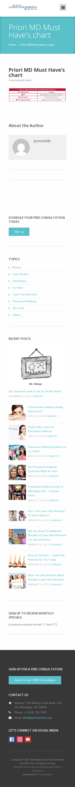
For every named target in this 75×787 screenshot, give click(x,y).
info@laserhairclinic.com (37, 717)
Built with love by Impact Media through (34, 767)
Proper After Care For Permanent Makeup (41, 429)
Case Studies (20, 274)
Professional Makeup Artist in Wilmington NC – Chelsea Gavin (45, 491)
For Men (17, 287)
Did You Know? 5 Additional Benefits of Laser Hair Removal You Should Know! (47, 535)
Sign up (19, 231)
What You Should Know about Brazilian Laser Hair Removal (46, 577)
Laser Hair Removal (24, 294)
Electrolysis (19, 280)
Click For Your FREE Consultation (34, 680)
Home (12, 44)
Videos (16, 314)
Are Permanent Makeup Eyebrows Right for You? (43, 469)
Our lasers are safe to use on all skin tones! (35, 391)
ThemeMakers (45, 774)
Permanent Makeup (24, 301)
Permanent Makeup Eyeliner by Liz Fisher (47, 449)
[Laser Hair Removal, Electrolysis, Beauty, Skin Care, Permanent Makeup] (23, 7)
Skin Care (18, 308)
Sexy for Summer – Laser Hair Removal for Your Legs (46, 557)
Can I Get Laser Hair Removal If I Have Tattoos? (46, 513)
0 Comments (37, 396)
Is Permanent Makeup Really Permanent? (45, 409)
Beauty (16, 267)
